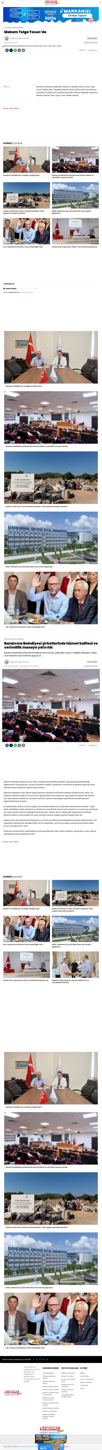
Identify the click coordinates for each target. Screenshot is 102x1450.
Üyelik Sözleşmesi (86, 1382)
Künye (82, 1388)
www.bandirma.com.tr (26, 1446)
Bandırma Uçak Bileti (50, 1411)
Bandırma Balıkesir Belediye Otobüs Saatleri (49, 1416)
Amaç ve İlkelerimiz (87, 1379)
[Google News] (93, 50)
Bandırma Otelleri (67, 1376)
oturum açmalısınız (26, 292)
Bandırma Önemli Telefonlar (67, 1385)
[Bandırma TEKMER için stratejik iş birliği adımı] (26, 159)
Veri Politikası (84, 1376)
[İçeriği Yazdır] (23, 50)
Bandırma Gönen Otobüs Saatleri (48, 1399)
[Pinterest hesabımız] (47, 1359)
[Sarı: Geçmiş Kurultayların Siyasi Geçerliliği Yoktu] (26, 231)
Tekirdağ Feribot (48, 1373)
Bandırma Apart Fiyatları (51, 1408)
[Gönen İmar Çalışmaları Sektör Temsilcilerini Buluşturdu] (75, 231)
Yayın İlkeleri (84, 1385)
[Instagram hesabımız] (40, 1359)
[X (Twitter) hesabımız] (37, 1359)
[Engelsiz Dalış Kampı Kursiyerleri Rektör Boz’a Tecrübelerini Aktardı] (75, 964)
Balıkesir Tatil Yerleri (68, 1373)
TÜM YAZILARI (92, 38)
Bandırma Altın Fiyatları (50, 1387)
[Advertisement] (51, 69)
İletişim (82, 1373)
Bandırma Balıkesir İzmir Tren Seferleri (51, 1394)
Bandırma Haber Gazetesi (19, 38)
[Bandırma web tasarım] (51, 22)
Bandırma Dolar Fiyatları (51, 1390)
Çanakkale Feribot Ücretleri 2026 (67, 1396)
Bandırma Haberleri (90, 43)
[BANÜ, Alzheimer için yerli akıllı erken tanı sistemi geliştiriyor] (75, 195)
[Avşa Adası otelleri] (51, 1439)
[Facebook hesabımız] (33, 1359)
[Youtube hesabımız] (43, 1359)
